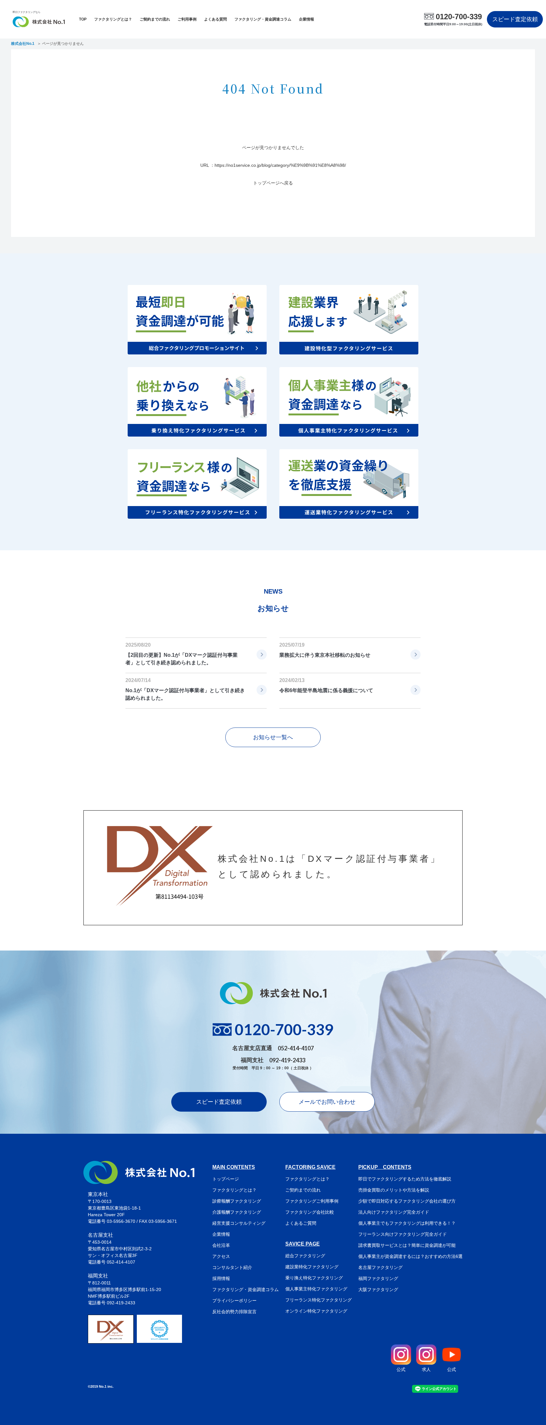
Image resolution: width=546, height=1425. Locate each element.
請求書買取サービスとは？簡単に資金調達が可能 (407, 1245)
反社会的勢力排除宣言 (234, 1311)
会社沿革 (221, 1245)
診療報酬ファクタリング (236, 1201)
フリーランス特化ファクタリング (318, 1299)
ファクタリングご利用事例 (311, 1201)
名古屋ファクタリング (380, 1267)
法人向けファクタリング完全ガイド (393, 1212)
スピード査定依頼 (515, 19)
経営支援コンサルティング (238, 1223)
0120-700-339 (459, 16)
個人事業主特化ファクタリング (316, 1288)
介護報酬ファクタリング (236, 1212)
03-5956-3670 (121, 1221)
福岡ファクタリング (378, 1278)
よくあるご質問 (300, 1223)
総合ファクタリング (305, 1255)
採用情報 (221, 1278)
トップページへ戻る (273, 182)
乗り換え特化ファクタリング (314, 1277)
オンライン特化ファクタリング (316, 1310)
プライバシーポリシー (234, 1300)
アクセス (221, 1256)
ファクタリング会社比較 (309, 1212)
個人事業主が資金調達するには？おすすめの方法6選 (410, 1256)
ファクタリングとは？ (113, 19)
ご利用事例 (187, 19)
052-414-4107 (296, 1048)
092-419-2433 (287, 1060)
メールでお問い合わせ (327, 1102)
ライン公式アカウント (439, 1389)
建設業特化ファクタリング (311, 1266)
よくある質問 (215, 19)
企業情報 (306, 19)
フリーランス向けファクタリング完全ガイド (402, 1234)
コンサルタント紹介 (232, 1267)
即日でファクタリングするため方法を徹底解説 (404, 1178)
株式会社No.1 (22, 43)
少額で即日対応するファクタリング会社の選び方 (407, 1201)
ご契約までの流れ (155, 19)
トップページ (225, 1178)
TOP (83, 19)
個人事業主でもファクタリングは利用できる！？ (407, 1223)
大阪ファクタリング (378, 1289)
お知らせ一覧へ (273, 737)
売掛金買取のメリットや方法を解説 (393, 1190)
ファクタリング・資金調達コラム (262, 19)
